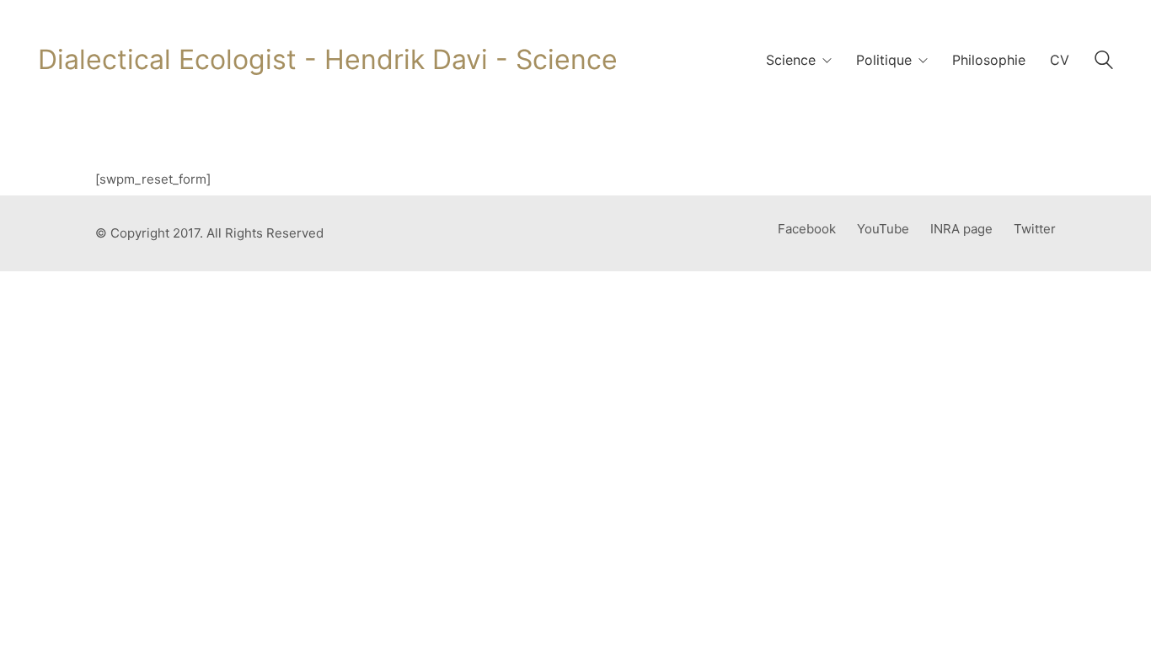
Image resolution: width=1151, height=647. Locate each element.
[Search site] (1104, 62)
